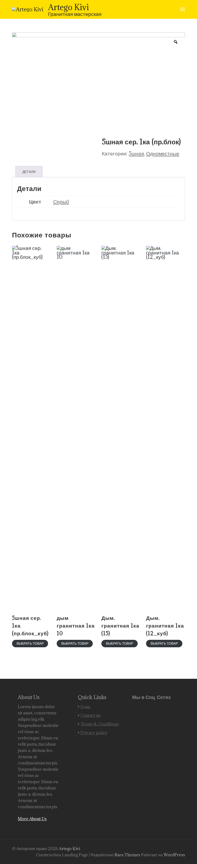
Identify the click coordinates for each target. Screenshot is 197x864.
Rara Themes (128, 855)
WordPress (174, 855)
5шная (136, 153)
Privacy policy (93, 732)
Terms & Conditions (99, 724)
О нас (85, 706)
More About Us (32, 818)
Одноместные (162, 153)
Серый (61, 201)
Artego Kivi (68, 7)
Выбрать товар (30, 643)
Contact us (90, 715)
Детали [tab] (29, 171)
